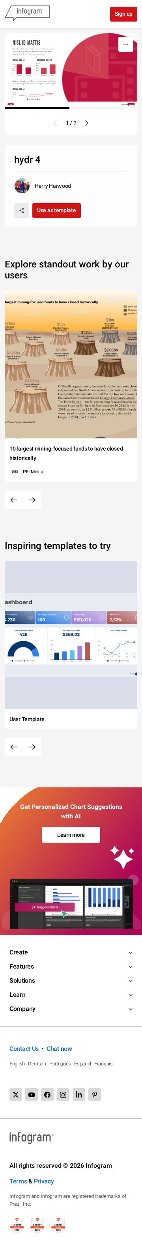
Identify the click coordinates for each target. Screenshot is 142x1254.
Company (22, 1008)
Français (103, 1064)
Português (60, 1064)
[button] (32, 99)
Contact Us (24, 1048)
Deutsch (37, 1064)
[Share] (21, 210)
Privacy (44, 1181)
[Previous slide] (55, 123)
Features (21, 966)
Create (18, 952)
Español (82, 1064)
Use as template (56, 210)
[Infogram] (27, 14)
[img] (19, 69)
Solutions (22, 980)
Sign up (124, 14)
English (17, 1064)
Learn (17, 994)
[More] (125, 44)
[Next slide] (86, 123)
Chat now (59, 1048)
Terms (18, 1181)
